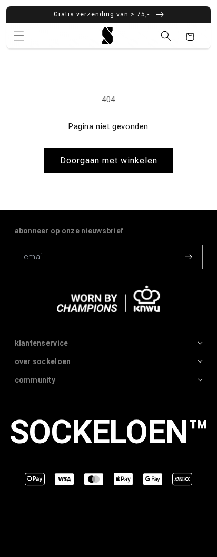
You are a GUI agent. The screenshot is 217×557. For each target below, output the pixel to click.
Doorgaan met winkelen (108, 160)
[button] (19, 35)
